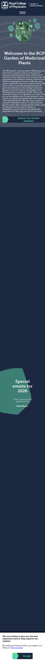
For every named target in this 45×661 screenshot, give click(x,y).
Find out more (17, 648)
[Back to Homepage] (23, 9)
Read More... (22, 406)
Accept (27, 656)
